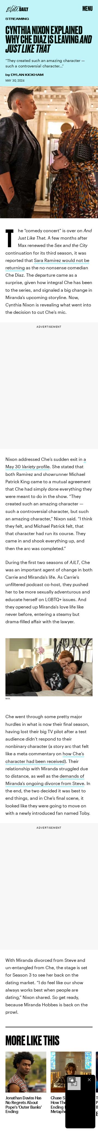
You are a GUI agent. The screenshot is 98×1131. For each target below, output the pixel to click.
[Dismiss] (89, 1079)
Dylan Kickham (27, 74)
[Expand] (71, 1079)
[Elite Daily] (17, 8)
